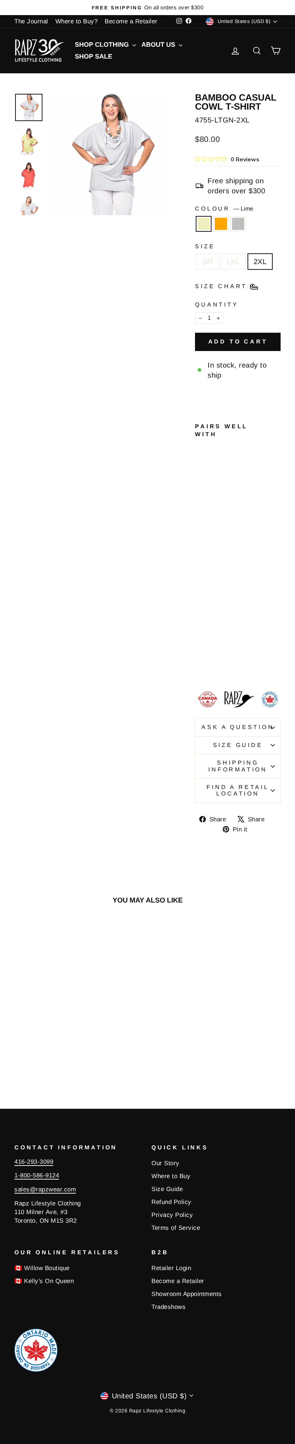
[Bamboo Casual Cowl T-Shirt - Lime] (199, 658)
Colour (224, 209)
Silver (238, 224)
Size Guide (238, 745)
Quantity (216, 304)
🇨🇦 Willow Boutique (42, 1268)
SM (207, 262)
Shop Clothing (103, 44)
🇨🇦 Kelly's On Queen (44, 1281)
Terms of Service (175, 1227)
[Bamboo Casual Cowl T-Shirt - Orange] (209, 658)
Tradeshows (168, 1307)
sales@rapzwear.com (45, 1189)
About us (159, 44)
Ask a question (237, 727)
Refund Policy (171, 1202)
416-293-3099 (33, 1161)
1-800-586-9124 (36, 1175)
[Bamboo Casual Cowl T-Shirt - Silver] (199, 667)
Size (205, 246)
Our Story (165, 1163)
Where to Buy (170, 1176)
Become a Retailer (131, 21)
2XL (260, 262)
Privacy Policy (172, 1215)
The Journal (31, 21)
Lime (203, 224)
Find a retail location (237, 790)
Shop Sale (93, 56)
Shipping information (237, 766)
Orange (221, 224)
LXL (233, 262)
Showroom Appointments (186, 1294)
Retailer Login (171, 1268)
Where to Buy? (76, 21)
